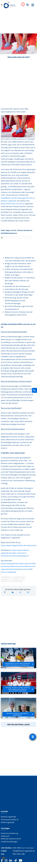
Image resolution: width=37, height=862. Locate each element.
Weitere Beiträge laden (18, 724)
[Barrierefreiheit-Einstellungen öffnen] (33, 737)
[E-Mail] (28, 592)
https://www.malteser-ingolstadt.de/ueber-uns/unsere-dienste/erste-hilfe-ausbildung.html (15, 553)
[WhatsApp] (20, 592)
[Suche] (27, 5)
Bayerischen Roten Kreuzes (12, 203)
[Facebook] (5, 592)
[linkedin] (10, 860)
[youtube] (20, 860)
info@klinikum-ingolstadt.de (24, 851)
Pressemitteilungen (16, 581)
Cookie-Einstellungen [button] (9, 841)
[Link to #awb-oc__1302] (23, 5)
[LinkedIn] (13, 592)
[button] (3, 858)
